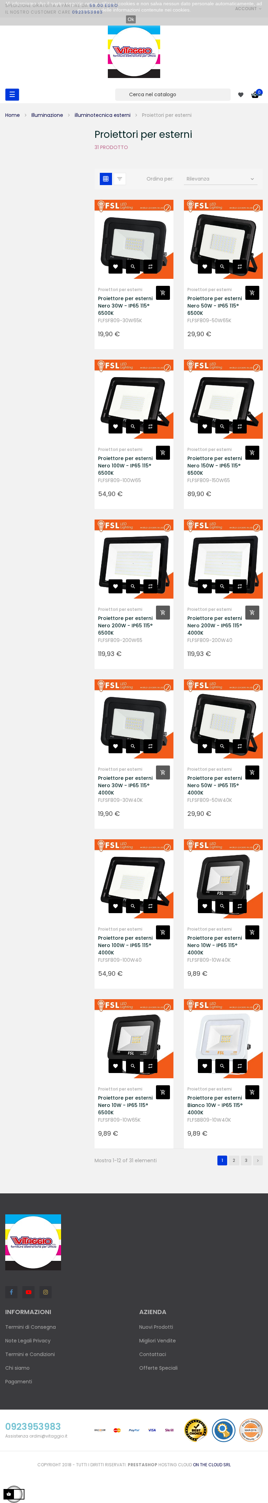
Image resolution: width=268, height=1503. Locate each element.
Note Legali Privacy (28, 1340)
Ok (131, 19)
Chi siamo (17, 1367)
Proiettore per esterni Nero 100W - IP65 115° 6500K (125, 466)
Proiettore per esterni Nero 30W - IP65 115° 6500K (125, 306)
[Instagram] (45, 1292)
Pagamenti (18, 1381)
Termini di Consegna (30, 1327)
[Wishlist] (241, 95)
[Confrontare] (150, 267)
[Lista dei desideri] (115, 267)
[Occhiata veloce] (133, 267)
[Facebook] (11, 1292)
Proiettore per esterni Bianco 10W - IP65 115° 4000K (215, 1105)
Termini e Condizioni (30, 1354)
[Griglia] (106, 179)
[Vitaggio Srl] (134, 51)
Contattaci (152, 1354)
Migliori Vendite (157, 1340)
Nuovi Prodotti (156, 1327)
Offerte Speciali (158, 1367)
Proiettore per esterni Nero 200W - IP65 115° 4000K (214, 625)
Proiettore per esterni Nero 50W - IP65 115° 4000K (214, 785)
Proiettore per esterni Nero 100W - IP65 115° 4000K (125, 945)
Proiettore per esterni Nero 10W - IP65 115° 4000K (214, 945)
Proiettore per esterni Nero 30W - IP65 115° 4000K (125, 785)
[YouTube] (28, 1292)
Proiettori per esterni (120, 289)
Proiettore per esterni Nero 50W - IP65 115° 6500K (214, 306)
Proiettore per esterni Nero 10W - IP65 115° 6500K (125, 1105)
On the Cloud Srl (212, 1465)
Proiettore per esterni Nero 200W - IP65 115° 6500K (125, 625)
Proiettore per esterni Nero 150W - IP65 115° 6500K (214, 466)
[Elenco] (120, 179)
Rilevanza (221, 178)
